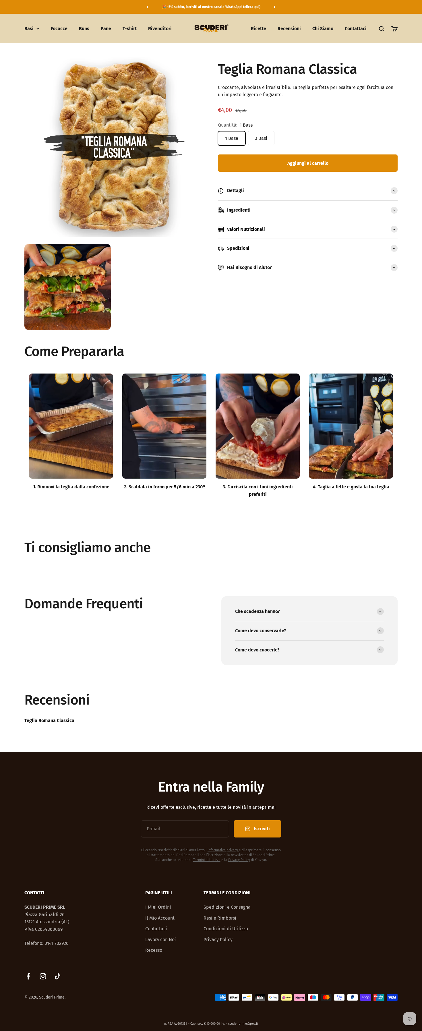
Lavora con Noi (160, 939)
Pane (106, 28)
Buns (84, 28)
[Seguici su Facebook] (28, 976)
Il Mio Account (160, 918)
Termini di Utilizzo (206, 860)
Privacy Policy (239, 860)
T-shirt (130, 28)
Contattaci (356, 28)
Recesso (153, 950)
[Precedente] (147, 7)
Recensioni (289, 28)
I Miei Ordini (158, 907)
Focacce (59, 28)
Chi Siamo (322, 28)
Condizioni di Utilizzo (226, 928)
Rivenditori (160, 28)
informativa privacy (223, 850)
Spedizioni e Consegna (227, 907)
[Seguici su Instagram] (43, 976)
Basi (29, 28)
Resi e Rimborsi (220, 918)
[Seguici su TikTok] (57, 976)
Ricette (258, 28)
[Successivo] (275, 7)
